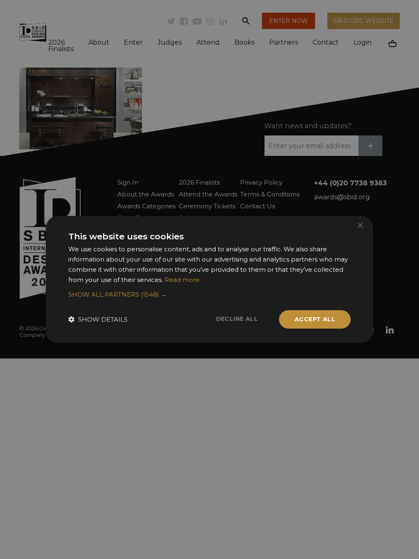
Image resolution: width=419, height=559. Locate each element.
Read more (182, 280)
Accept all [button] (315, 319)
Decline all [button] (237, 318)
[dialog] (209, 279)
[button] (209, 294)
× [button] (360, 226)
